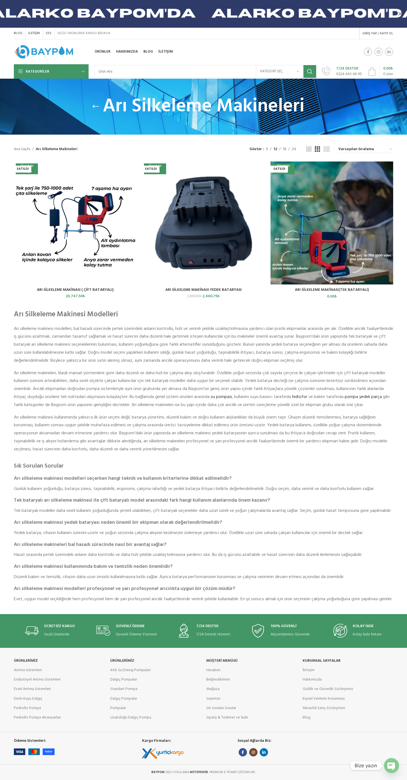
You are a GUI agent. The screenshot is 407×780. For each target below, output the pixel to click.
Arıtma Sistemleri (28, 670)
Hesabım (213, 670)
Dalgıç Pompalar (123, 679)
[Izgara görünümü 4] (326, 149)
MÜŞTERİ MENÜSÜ (222, 661)
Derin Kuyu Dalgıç (28, 699)
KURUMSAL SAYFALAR (322, 661)
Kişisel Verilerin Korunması (324, 699)
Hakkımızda (312, 679)
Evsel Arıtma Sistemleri (32, 689)
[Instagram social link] (378, 52)
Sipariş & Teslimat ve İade (227, 717)
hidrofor (299, 397)
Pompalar (118, 708)
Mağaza (213, 689)
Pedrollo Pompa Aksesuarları (37, 717)
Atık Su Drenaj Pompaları (130, 670)
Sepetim (213, 699)
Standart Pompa (123, 689)
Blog (306, 717)
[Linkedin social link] (389, 52)
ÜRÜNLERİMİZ (26, 661)
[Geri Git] (96, 106)
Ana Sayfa (22, 149)
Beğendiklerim (218, 679)
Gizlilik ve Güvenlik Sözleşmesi (328, 689)
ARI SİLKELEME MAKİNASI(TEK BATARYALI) (332, 290)
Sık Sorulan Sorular (221, 708)
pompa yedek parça (363, 397)
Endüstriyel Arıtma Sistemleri (37, 679)
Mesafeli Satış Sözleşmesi (324, 708)
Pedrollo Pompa (27, 708)
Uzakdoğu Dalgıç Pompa (130, 717)
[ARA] (309, 71)
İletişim (309, 670)
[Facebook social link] (368, 52)
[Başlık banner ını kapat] (400, 14)
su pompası (221, 397)
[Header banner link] (195, 14)
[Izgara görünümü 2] (308, 149)
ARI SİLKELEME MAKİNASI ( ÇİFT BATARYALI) (75, 290)
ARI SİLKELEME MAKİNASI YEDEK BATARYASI (203, 290)
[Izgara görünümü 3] (317, 149)
